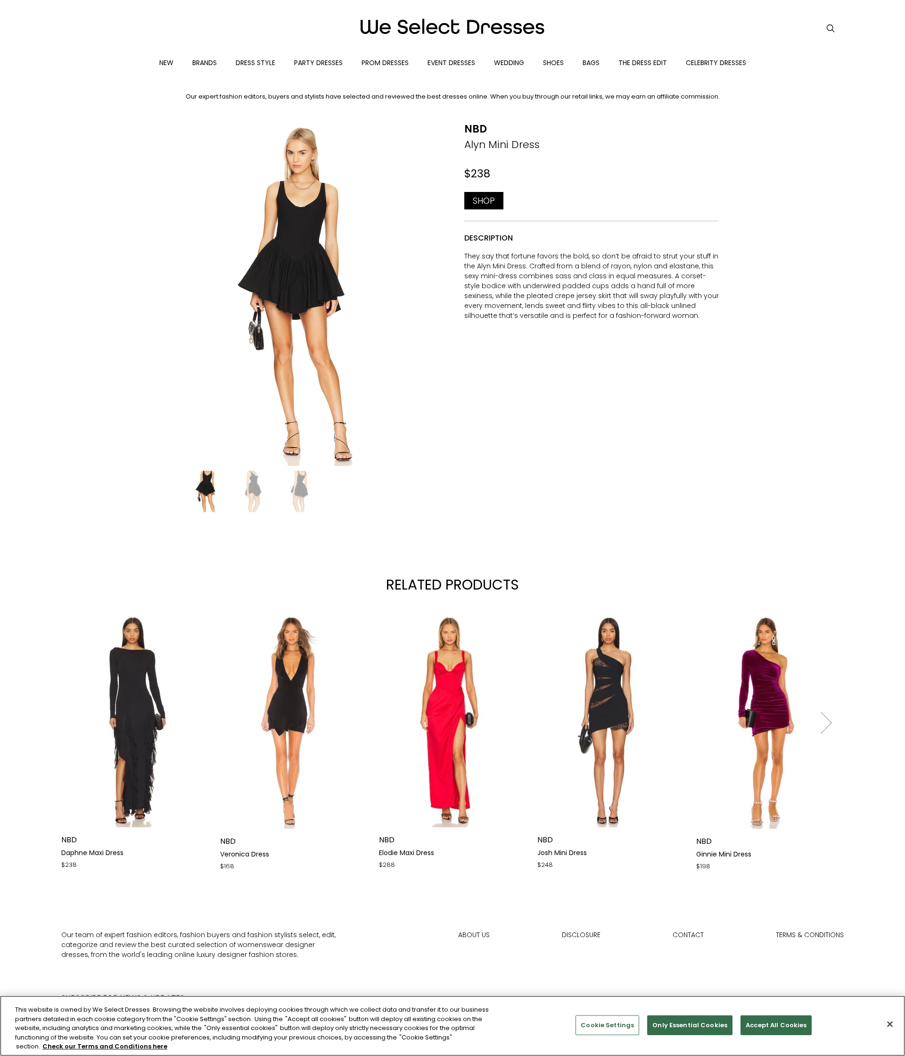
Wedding (509, 62)
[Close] (890, 1024)
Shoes (553, 62)
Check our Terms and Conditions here (104, 1046)
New (166, 62)
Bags (591, 62)
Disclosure (581, 935)
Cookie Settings (607, 1025)
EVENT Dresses (451, 62)
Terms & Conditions (810, 935)
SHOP (484, 201)
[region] (452, 1026)
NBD (475, 129)
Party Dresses (318, 62)
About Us (474, 935)
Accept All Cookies (776, 1025)
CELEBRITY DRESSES (716, 62)
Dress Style (255, 62)
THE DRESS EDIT (642, 62)
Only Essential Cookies (689, 1025)
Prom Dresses (385, 62)
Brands (204, 62)
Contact (688, 935)
